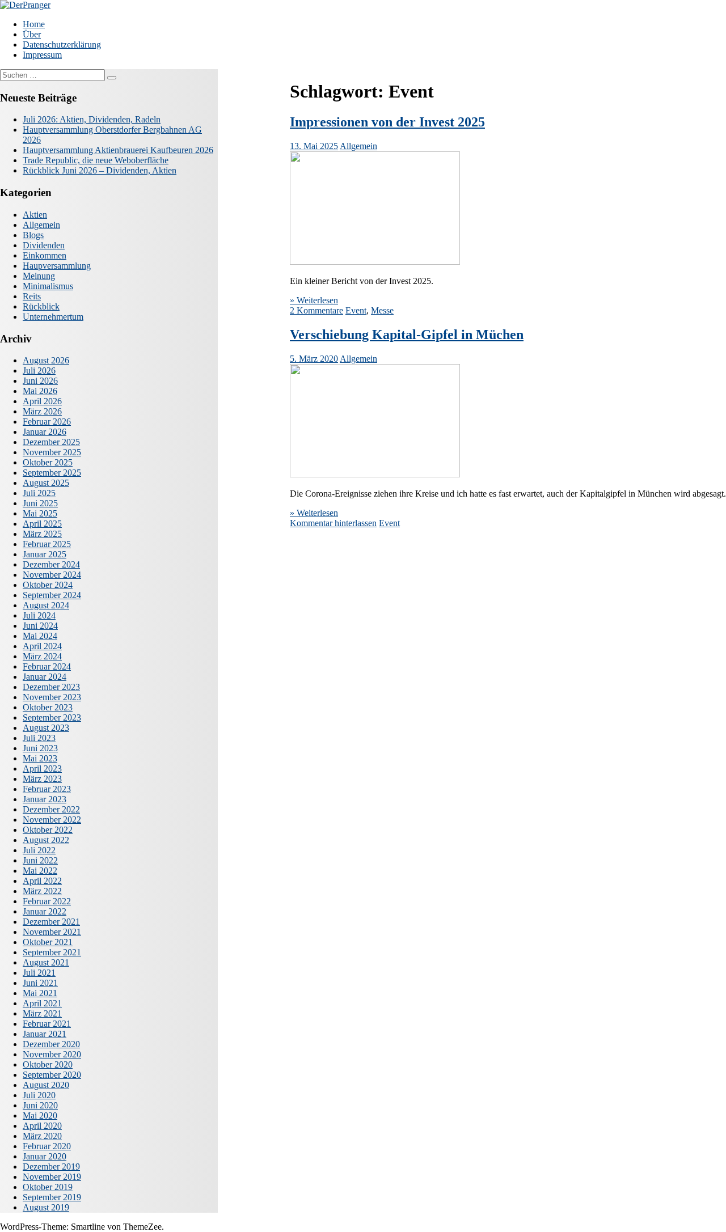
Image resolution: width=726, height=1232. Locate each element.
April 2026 (42, 401)
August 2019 (46, 1207)
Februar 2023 (47, 789)
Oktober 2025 (48, 462)
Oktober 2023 (48, 707)
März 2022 (42, 891)
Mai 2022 (40, 870)
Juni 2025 (40, 503)
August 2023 (46, 728)
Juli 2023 (39, 738)
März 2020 (42, 1136)
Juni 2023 (40, 748)
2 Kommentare (316, 310)
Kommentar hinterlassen (333, 523)
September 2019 (52, 1197)
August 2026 (46, 360)
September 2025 (52, 472)
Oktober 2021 (48, 942)
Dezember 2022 (51, 809)
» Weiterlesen (314, 300)
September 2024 (52, 595)
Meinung (39, 276)
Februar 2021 (47, 1023)
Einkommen (44, 255)
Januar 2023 (44, 799)
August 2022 (46, 840)
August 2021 (46, 962)
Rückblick (41, 306)
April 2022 (42, 881)
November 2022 (52, 819)
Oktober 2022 (48, 830)
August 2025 (46, 483)
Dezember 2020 (51, 1044)
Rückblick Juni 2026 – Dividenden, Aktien (99, 170)
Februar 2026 (47, 421)
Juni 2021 (40, 983)
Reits (32, 296)
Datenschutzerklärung (62, 44)
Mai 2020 (40, 1115)
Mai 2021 (40, 993)
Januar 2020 (44, 1156)
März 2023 (42, 779)
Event (355, 310)
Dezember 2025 (51, 442)
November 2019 (52, 1177)
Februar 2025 (47, 544)
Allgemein (358, 146)
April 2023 (42, 768)
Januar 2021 (44, 1034)
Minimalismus (48, 286)
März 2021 (42, 1013)
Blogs (33, 235)
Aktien (35, 214)
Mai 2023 (40, 758)
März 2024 (42, 656)
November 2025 (52, 452)
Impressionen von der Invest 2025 (387, 122)
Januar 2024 (44, 676)
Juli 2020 (39, 1095)
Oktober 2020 (48, 1064)
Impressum (42, 55)
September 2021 (52, 952)
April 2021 (42, 1003)
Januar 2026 (44, 432)
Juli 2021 (39, 972)
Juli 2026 (39, 370)
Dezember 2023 (51, 687)
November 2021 (52, 932)
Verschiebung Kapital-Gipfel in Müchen (407, 334)
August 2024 (46, 605)
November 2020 (52, 1054)
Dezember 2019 (51, 1166)
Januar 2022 (44, 911)
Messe (382, 310)
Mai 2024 (40, 636)
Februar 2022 (47, 901)
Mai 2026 (40, 391)
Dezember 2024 (51, 564)
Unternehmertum (53, 316)
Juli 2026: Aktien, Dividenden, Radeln (92, 119)
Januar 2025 (44, 554)
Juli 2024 (39, 615)
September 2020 (52, 1074)
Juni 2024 (40, 625)
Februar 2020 (47, 1146)
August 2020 (46, 1085)
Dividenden (44, 245)
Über (32, 34)
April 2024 (42, 646)
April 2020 (42, 1126)
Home (34, 24)
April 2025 (42, 523)
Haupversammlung (57, 265)
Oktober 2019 (48, 1187)
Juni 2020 (40, 1105)
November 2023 (52, 697)
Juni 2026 (40, 381)
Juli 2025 (39, 493)
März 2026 (42, 411)
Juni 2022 (40, 860)
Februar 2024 (47, 666)
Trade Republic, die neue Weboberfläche (95, 160)
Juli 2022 (39, 850)
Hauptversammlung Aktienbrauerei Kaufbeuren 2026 (118, 150)
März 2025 (42, 534)
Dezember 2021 (51, 921)
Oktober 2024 (48, 585)
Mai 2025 (40, 513)
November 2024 (52, 574)
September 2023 (52, 717)
